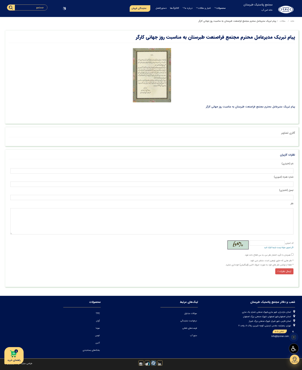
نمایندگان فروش (138, 8)
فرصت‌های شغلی (189, 328)
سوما (98, 328)
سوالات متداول (190, 313)
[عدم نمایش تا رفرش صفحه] (293, 337)
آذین (98, 342)
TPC (98, 313)
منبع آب (193, 335)
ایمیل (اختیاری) (286, 190)
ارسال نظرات (284, 271)
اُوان (98, 320)
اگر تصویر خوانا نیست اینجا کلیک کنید (278, 247)
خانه (292, 21)
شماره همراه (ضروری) (283, 177)
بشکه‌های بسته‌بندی (91, 350)
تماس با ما (279, 331)
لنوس (97, 335)
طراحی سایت (26, 363)
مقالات (282, 21)
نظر (292, 203)
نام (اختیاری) (287, 163)
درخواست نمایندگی (188, 320)
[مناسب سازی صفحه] (293, 348)
